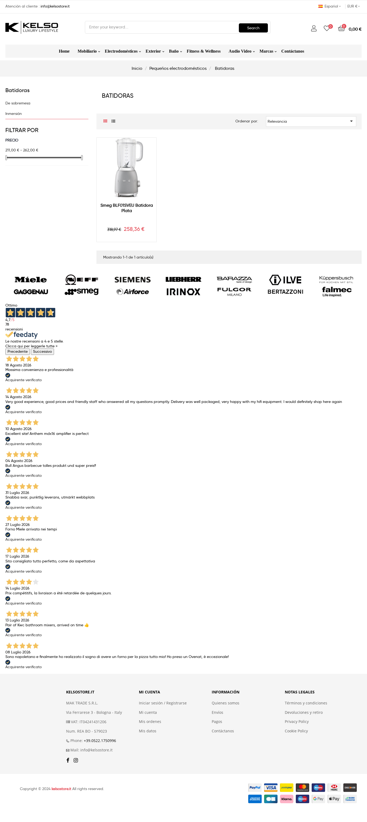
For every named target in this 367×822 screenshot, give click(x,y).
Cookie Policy (296, 731)
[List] (113, 121)
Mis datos (147, 731)
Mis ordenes (150, 721)
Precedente (18, 351)
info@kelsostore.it (55, 6)
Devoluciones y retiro (304, 712)
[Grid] (105, 121)
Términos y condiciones (306, 703)
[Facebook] (68, 760)
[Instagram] (75, 760)
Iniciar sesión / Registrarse (163, 703)
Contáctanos (223, 731)
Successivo (42, 351)
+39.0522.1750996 (100, 740)
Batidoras (17, 90)
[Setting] (313, 28)
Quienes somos (225, 703)
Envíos (217, 712)
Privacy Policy (297, 721)
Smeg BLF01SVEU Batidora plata (126, 208)
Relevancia (311, 121)
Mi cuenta (148, 712)
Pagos (217, 721)
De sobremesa (17, 103)
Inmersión (13, 113)
